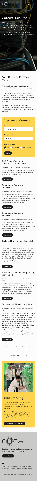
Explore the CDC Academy (14, 423)
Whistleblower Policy (15, 466)
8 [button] (32, 347)
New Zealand (27, 147)
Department (8, 126)
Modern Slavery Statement (9, 468)
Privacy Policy (5, 466)
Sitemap (30, 468)
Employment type (9, 135)
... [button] (26, 347)
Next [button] (19, 349)
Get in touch (8, 456)
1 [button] (16, 347)
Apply (8, 153)
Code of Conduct (26, 466)
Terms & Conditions (22, 468)
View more (7, 179)
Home (3, 13)
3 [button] (22, 347)
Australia (16, 147)
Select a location (9, 144)
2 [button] (19, 347)
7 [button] (29, 347)
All (8, 147)
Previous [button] (9, 347)
